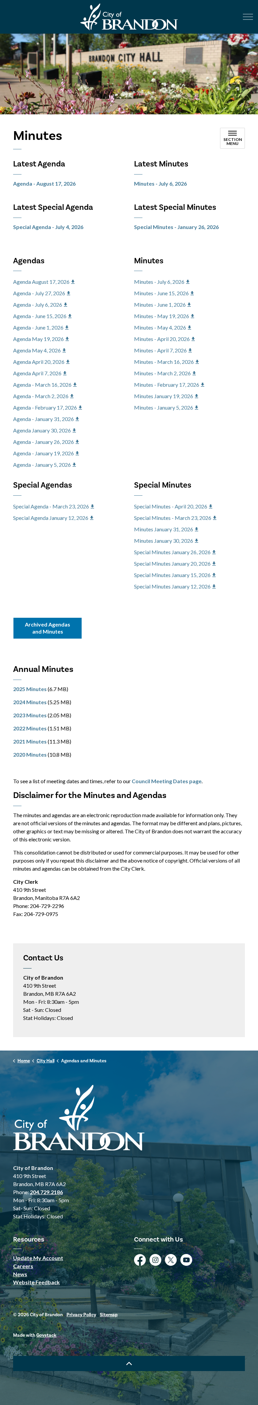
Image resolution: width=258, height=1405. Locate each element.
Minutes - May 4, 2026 (160, 327)
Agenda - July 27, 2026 (39, 293)
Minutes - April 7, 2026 (160, 350)
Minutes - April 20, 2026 (162, 339)
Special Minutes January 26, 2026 (172, 552)
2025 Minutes (30, 689)
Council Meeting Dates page (167, 781)
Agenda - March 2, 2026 (41, 396)
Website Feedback (36, 1282)
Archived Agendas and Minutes (47, 628)
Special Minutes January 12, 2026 (172, 586)
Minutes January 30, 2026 (163, 540)
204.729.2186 (46, 1192)
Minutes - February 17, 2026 (166, 384)
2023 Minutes (30, 715)
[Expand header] (248, 17)
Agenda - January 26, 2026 (43, 442)
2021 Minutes (30, 741)
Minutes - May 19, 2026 (161, 316)
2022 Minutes (30, 728)
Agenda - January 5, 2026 (42, 464)
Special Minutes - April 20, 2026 (170, 506)
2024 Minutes (30, 702)
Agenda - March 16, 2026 (42, 384)
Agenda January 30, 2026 (42, 430)
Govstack (46, 1335)
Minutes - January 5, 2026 (163, 407)
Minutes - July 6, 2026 (160, 183)
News (20, 1274)
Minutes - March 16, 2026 (164, 361)
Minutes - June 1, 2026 (160, 304)
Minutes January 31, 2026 (163, 529)
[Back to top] (129, 1363)
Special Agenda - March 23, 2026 (51, 506)
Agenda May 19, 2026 (38, 339)
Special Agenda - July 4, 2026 (48, 227)
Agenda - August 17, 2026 (44, 183)
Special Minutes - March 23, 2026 (172, 518)
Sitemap (109, 1315)
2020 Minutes (30, 754)
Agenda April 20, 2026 (38, 361)
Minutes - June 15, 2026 (161, 293)
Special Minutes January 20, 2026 (172, 563)
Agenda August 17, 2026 (41, 281)
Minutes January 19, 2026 (163, 396)
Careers (23, 1266)
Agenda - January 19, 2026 (43, 453)
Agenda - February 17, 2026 (45, 407)
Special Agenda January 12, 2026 (50, 518)
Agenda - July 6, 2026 (37, 304)
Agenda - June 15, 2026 (40, 316)
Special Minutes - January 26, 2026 (176, 227)
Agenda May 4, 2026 (37, 350)
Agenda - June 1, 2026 (38, 327)
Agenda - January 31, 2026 (43, 419)
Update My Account (38, 1258)
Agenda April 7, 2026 (37, 373)
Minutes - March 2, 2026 (162, 373)
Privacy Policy (81, 1315)
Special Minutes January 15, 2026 (172, 575)
